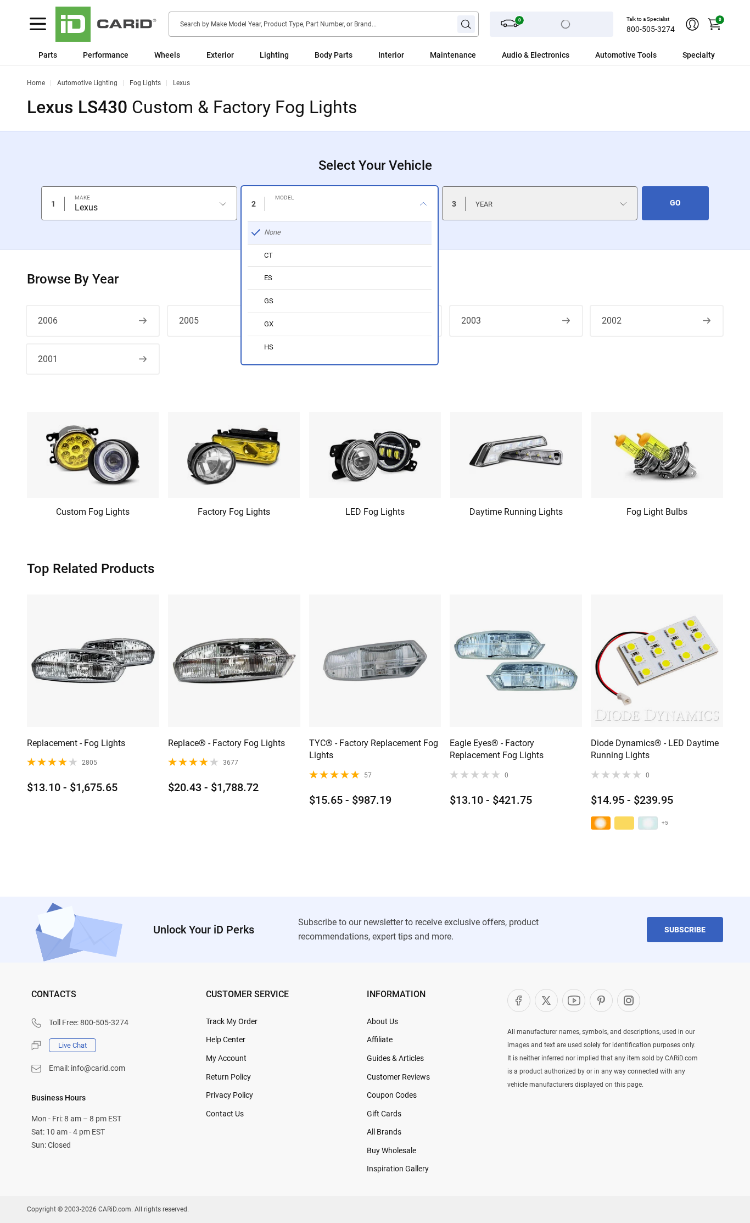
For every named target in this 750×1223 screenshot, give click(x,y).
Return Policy (228, 1076)
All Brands (384, 1131)
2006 (48, 320)
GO (675, 202)
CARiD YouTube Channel (573, 1000)
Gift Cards (384, 1113)
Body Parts (333, 55)
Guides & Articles (395, 1058)
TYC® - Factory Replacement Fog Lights (373, 749)
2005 (189, 320)
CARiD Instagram (628, 1000)
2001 (48, 359)
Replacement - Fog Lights (76, 743)
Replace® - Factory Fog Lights (226, 743)
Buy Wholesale (391, 1150)
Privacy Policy (229, 1095)
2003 (471, 320)
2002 (612, 320)
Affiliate (380, 1039)
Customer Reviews (398, 1076)
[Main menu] (38, 24)
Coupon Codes (392, 1095)
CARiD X (546, 1000)
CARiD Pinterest (601, 1000)
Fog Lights (145, 83)
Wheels (167, 55)
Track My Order (232, 1021)
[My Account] (692, 24)
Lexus (181, 83)
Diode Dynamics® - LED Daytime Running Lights (655, 749)
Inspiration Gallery (398, 1168)
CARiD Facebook (518, 1000)
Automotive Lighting (87, 83)
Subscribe (685, 929)
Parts (47, 55)
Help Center (225, 1039)
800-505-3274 (650, 29)
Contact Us (225, 1113)
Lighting (274, 55)
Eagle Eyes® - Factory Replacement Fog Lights (497, 749)
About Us (382, 1021)
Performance (105, 55)
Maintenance (453, 55)
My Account (226, 1058)
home (36, 83)
